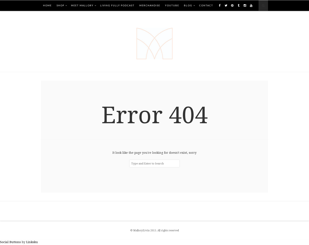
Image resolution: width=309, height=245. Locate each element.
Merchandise (149, 5)
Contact (206, 5)
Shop (60, 5)
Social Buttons (10, 242)
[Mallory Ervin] (154, 41)
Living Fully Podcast (117, 5)
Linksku (32, 242)
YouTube (172, 5)
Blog (188, 5)
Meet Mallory (82, 5)
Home (47, 5)
